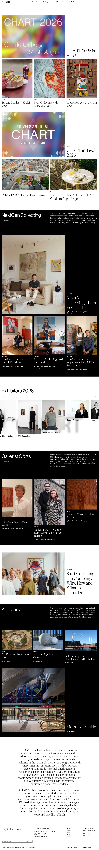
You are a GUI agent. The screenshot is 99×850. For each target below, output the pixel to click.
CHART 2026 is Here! (81, 53)
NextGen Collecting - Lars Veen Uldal (81, 302)
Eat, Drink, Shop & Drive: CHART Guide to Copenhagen (73, 196)
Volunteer (69, 838)
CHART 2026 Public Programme (24, 195)
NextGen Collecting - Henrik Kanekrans (14, 361)
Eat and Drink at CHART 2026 (16, 104)
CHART (6, 2)
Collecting (69, 313)
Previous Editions (88, 828)
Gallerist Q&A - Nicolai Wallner (15, 523)
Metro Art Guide (81, 726)
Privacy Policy (87, 847)
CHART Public (87, 834)
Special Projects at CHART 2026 (82, 104)
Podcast (73, 2)
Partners (69, 834)
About (68, 828)
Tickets (64, 2)
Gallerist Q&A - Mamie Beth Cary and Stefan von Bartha (48, 532)
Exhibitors (31, 2)
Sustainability (71, 836)
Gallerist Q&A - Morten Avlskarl (80, 516)
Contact (69, 830)
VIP (69, 2)
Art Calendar (57, 2)
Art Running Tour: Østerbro (44, 656)
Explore (6, 220)
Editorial (69, 294)
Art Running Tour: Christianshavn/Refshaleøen (81, 657)
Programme (48, 2)
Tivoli (68, 146)
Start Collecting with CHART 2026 (46, 104)
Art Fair (4, 519)
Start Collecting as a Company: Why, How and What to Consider (80, 583)
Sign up (28, 841)
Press (68, 832)
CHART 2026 (40, 2)
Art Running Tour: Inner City (16, 656)
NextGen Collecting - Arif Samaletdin (49, 361)
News (68, 47)
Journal (25, 2)
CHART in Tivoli (87, 835)
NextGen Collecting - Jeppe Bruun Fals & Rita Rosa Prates (80, 362)
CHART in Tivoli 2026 (81, 152)
